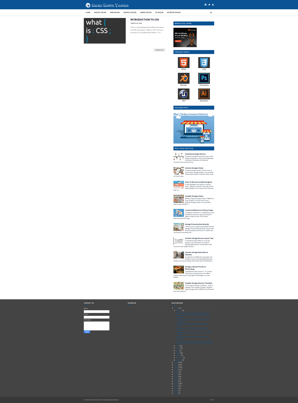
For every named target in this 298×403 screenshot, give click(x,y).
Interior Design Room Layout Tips (199, 238)
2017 (176, 381)
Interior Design (173, 12)
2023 (176, 367)
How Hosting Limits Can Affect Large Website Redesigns (192, 321)
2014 (176, 388)
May (178, 351)
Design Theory (100, 12)
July (177, 346)
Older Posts (159, 50)
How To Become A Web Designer (198, 182)
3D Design (159, 12)
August (179, 310)
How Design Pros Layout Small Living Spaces (192, 313)
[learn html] (184, 70)
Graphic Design (129, 12)
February (179, 358)
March (178, 355)
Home (88, 12)
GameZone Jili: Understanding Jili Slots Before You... (192, 325)
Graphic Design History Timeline (198, 283)
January (179, 360)
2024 (176, 365)
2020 (176, 374)
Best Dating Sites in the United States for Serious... (194, 341)
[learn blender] (184, 86)
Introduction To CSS (144, 19)
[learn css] (204, 70)
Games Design (145, 12)
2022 (176, 369)
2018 (176, 379)
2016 (176, 384)
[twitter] (209, 4)
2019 (176, 376)
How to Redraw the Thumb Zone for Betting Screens (192, 329)
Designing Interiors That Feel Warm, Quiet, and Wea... (193, 316)
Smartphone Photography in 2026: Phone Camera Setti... (194, 333)
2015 (176, 386)
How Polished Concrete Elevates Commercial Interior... (192, 338)
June (178, 348)
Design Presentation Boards (197, 224)
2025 (176, 362)
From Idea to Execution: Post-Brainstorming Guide (194, 343)
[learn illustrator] (204, 101)
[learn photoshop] (204, 86)
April (178, 353)
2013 (176, 391)
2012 (176, 393)
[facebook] (205, 4)
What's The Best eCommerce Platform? (190, 114)
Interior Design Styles (194, 168)
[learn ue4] (184, 101)
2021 (176, 372)
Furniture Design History (195, 154)
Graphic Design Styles (194, 196)
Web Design (115, 12)
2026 (176, 308)
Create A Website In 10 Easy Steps (199, 210)
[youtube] (213, 4)
